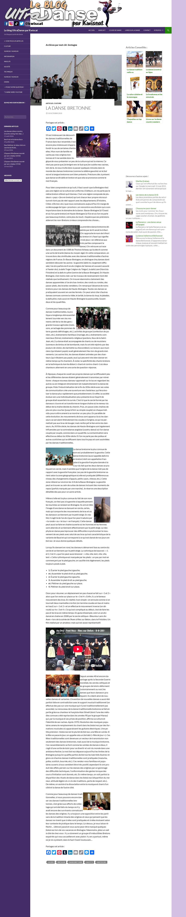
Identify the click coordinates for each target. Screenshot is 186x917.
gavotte (89, 862)
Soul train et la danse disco (13, 139)
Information (9, 56)
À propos (157, 30)
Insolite (7, 61)
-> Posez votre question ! (14, 87)
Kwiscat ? (102, 30)
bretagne (61, 862)
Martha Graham (142, 181)
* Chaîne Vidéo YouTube (13, 92)
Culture (57, 103)
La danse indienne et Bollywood (149, 235)
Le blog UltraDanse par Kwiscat (21, 30)
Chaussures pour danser (146, 208)
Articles (49, 103)
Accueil (92, 30)
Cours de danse (115, 30)
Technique (8, 72)
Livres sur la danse (132, 30)
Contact (147, 30)
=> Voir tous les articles (13, 41)
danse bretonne (75, 862)
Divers (6, 82)
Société (7, 66)
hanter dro (101, 862)
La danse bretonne (68, 108)
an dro (51, 862)
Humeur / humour (11, 51)
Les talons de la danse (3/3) (147, 195)
